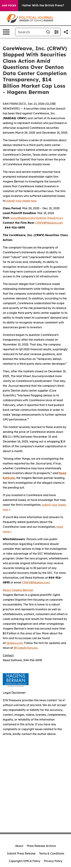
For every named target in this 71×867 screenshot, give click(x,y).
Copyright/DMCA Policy (24, 861)
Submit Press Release (21, 853)
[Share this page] (65, 32)
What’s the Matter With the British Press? (35, 5)
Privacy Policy (53, 861)
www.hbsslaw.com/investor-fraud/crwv (37, 218)
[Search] (48, 32)
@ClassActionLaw (26, 647)
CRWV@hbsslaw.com (49, 222)
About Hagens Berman (18, 590)
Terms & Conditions (51, 853)
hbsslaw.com (14, 643)
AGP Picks (9, 5)
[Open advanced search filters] (56, 32)
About (19, 846)
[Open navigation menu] (6, 32)
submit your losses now (21, 200)
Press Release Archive (41, 846)
